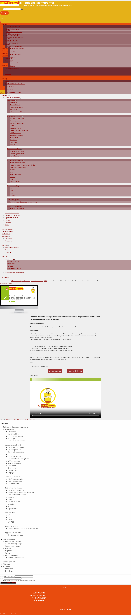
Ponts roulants (14, 142)
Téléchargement (7, 231)
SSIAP (11, 172)
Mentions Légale (65, 609)
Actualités (5, 56)
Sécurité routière (15, 54)
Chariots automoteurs (17, 118)
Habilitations (11, 100)
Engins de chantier (16, 128)
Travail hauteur (14, 156)
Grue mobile (14, 137)
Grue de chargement (16, 135)
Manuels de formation (12, 29)
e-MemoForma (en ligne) (13, 32)
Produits (5, 24)
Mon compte (9, 81)
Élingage (12, 66)
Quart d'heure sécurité (16, 558)
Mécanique (13, 109)
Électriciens (13, 102)
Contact (4, 66)
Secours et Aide (12, 186)
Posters (7, 38)
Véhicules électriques (16, 107)
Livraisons (8, 74)
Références (6, 53)
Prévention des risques (15, 160)
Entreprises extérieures (18, 112)
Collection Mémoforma (12, 26)
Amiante (12, 177)
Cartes (7, 44)
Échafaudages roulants (17, 154)
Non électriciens (15, 105)
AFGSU (12, 191)
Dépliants (8, 41)
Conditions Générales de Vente (15, 84)
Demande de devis (76, 371)
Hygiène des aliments (14, 46)
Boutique (4, 13)
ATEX (11, 179)
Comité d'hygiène (11, 526)
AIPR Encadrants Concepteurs (19, 130)
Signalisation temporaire (18, 163)
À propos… (5, 277)
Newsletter (8, 58)
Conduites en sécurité (14, 116)
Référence (6, 564)
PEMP (12, 126)
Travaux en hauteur (13, 149)
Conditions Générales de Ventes (65, 588)
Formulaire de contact (12, 68)
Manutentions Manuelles (18, 167)
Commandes (11, 86)
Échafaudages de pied (17, 151)
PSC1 (11, 193)
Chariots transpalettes (17, 123)
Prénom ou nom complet (7, 576)
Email (1, 578)
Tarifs (7, 71)
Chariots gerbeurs (16, 121)
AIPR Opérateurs (15, 133)
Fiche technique (56, 371)
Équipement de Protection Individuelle (22, 165)
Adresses (10, 89)
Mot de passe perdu (14, 92)
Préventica (8, 61)
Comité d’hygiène (13, 200)
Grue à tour (13, 140)
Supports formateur (11, 35)
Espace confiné (15, 63)
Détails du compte (13, 261)
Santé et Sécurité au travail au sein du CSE (23, 202)
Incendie (12, 170)
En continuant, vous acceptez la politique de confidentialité (19, 580)
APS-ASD (12, 51)
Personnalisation (7, 229)
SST (11, 188)
